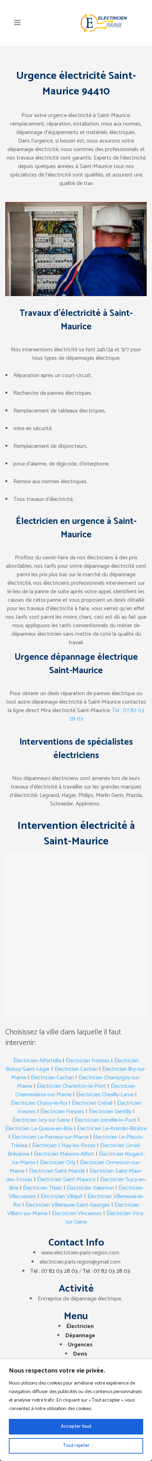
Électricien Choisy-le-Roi (39, 1103)
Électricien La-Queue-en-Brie (38, 1128)
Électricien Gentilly (110, 1111)
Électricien (80, 1326)
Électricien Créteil (92, 1103)
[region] (76, 1410)
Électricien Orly (57, 1162)
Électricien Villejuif (62, 1196)
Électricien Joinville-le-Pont (105, 1120)
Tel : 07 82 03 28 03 (54, 1271)
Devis (80, 1354)
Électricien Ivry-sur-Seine (41, 1120)
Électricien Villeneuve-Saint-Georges (67, 1205)
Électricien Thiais (42, 1188)
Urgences (80, 1345)
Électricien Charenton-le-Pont (71, 1086)
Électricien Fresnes (88, 1061)
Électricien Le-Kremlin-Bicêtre (112, 1128)
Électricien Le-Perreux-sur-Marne (50, 1137)
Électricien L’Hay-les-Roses (63, 1145)
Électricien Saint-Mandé (57, 1171)
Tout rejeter (76, 1446)
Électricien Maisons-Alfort (64, 1154)
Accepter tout (76, 1426)
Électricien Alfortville (37, 1061)
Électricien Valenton (90, 1188)
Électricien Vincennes (77, 1213)
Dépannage (80, 1335)
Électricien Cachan (76, 1069)
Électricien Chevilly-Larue (105, 1094)
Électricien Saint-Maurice (66, 1179)
